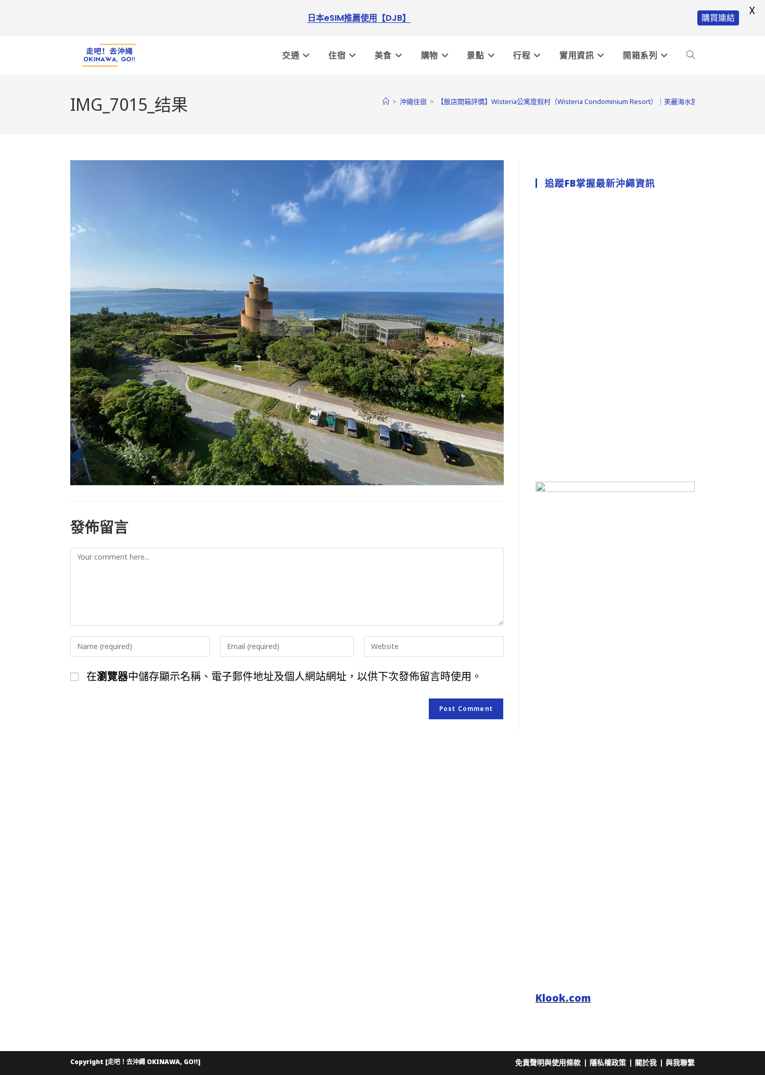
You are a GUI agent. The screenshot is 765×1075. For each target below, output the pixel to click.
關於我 (646, 1062)
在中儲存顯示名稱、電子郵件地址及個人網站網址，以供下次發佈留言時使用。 (284, 676)
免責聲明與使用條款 (548, 1062)
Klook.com (563, 998)
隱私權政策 (608, 1062)
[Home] (385, 101)
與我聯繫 (680, 1062)
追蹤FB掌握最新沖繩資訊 (600, 183)
